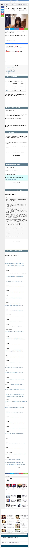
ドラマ (8, 72)
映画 (8, 73)
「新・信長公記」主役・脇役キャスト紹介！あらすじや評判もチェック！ (9, 537)
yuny (11, 478)
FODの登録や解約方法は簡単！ (10, 69)
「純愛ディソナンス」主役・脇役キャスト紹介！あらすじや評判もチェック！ (10, 542)
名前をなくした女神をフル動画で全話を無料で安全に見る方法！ (14, 372)
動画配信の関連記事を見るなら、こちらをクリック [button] (12, 255)
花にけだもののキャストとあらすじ (10, 70)
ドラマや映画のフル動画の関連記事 (10, 71)
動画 (6, 6)
